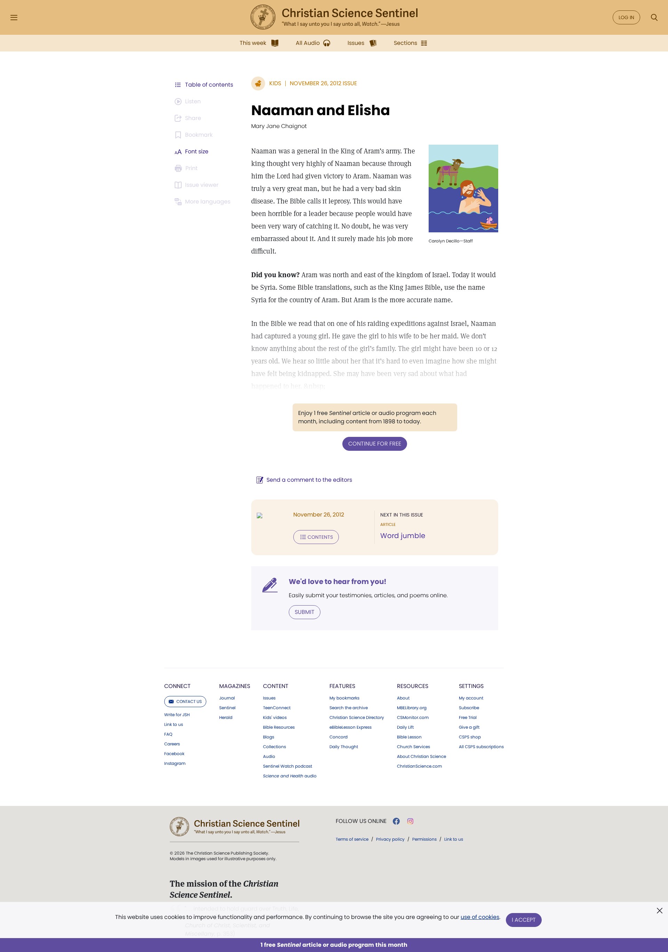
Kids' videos (275, 717)
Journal (227, 698)
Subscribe (469, 708)
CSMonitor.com (413, 717)
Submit (305, 612)
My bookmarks (344, 698)
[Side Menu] (14, 17)
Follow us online (361, 821)
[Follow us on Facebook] (396, 821)
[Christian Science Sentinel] (334, 17)
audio (290, 776)
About (403, 698)
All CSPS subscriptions (481, 747)
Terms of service (352, 839)
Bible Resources (279, 727)
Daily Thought (343, 747)
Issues (269, 698)
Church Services (413, 747)
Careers (172, 744)
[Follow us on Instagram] (410, 821)
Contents (320, 537)
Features (342, 686)
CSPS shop (470, 737)
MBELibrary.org (412, 708)
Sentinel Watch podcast (287, 766)
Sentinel (227, 708)
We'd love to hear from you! (338, 581)
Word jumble (402, 536)
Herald (225, 717)
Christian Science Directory (356, 717)
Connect (177, 686)
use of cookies (480, 917)
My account (471, 698)
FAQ (168, 734)
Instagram (174, 763)
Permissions (424, 839)
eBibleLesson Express (350, 727)
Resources (412, 686)
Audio (269, 756)
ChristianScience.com (419, 766)
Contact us (189, 701)
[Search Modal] (654, 17)
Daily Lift (405, 727)
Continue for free (374, 444)
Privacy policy (390, 839)
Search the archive (348, 708)
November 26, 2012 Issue (323, 83)
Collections (274, 747)
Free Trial (468, 717)
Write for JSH (177, 715)
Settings (471, 686)
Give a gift (469, 727)
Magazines (234, 686)
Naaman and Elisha (320, 110)
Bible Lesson (409, 737)
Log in (626, 17)
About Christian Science (421, 756)
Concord (338, 737)
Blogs (268, 737)
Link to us (173, 724)
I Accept (524, 920)
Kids (275, 83)
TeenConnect (277, 708)
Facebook (174, 754)
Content (275, 686)
